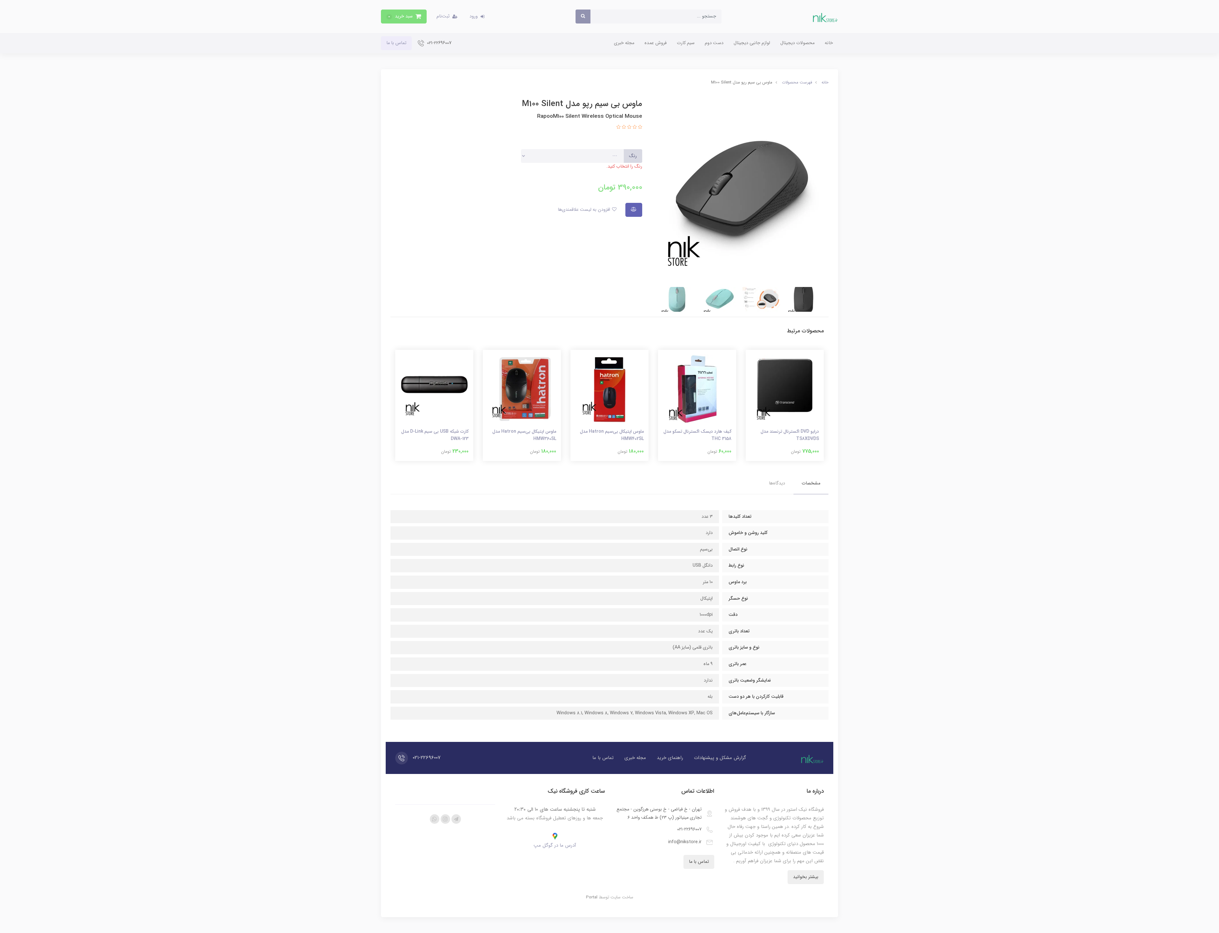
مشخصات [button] (811, 483)
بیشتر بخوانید (805, 877)
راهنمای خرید (670, 758)
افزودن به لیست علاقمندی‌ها (584, 209)
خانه (829, 43)
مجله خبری (624, 43)
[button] (404, 16)
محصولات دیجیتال (797, 43)
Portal (591, 897)
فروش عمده (655, 43)
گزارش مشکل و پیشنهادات (720, 758)
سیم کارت (686, 43)
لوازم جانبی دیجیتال (752, 43)
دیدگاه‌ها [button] (777, 483)
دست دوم (714, 43)
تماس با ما (396, 43)
